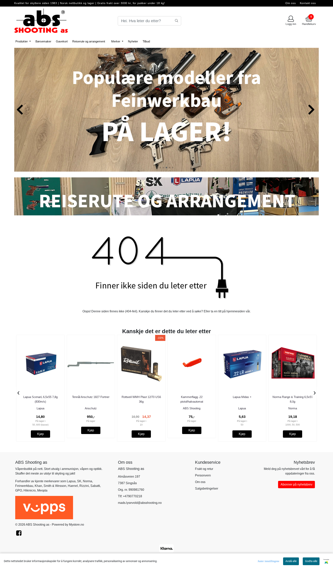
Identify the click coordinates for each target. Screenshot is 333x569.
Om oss (290, 3)
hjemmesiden (235, 311)
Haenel (73, 485)
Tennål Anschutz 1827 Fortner (90, 397)
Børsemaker (43, 41)
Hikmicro (30, 490)
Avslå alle (291, 561)
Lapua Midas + (242, 397)
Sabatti (95, 485)
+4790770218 (132, 496)
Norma (87, 481)
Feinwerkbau (24, 485)
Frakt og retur (204, 468)
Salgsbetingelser (206, 488)
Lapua (71, 481)
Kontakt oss (308, 3)
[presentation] (18, 393)
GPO (18, 490)
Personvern (203, 475)
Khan (38, 485)
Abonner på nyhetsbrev (296, 484)
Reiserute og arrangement (88, 41)
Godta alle (311, 561)
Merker (116, 41)
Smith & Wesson (55, 485)
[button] (160, 167)
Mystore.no (76, 524)
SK (79, 481)
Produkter (22, 41)
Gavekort (62, 41)
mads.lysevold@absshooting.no (140, 502)
